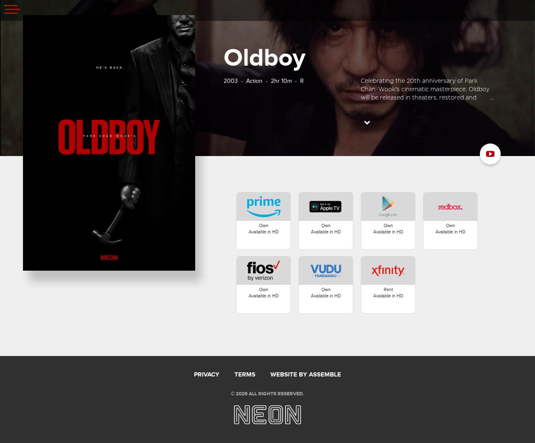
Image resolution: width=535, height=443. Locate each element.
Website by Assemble (305, 375)
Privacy (206, 375)
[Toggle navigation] (12, 10)
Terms (244, 375)
